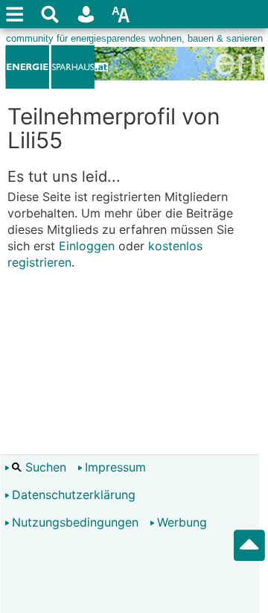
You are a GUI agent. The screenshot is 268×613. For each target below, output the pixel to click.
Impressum (115, 467)
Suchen (44, 467)
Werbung (182, 522)
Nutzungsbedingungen (75, 522)
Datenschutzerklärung (73, 494)
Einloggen (87, 245)
